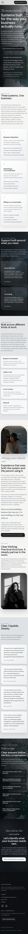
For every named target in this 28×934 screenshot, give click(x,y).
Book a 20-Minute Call (20, 2)
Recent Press (4, 899)
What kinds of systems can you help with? (12, 794)
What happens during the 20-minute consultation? (11, 809)
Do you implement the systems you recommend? (12, 787)
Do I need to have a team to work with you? (12, 772)
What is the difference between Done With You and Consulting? (12, 779)
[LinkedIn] (6, 905)
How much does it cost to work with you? (12, 802)
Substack (3, 902)
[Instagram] (2, 905)
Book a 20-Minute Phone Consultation (13, 48)
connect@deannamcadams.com (8, 897)
